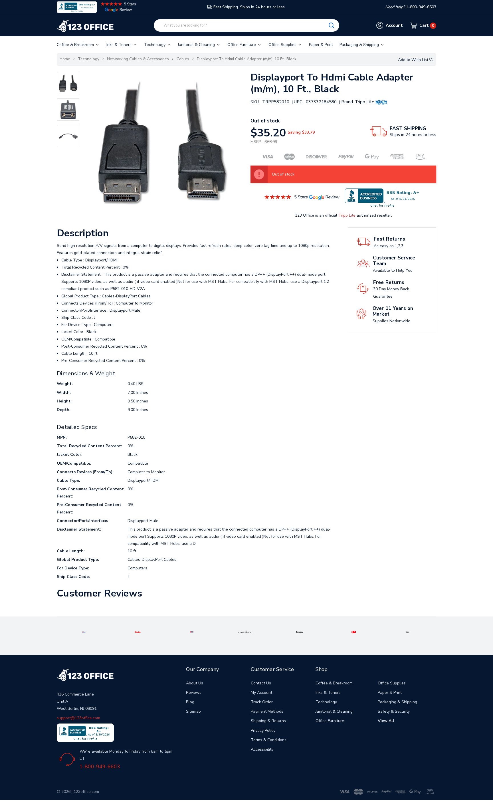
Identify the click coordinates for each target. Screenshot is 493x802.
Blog (190, 702)
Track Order (262, 702)
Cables (183, 59)
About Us (194, 683)
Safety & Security (394, 711)
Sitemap (193, 711)
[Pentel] (138, 631)
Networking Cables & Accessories (138, 59)
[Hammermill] (245, 631)
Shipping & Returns (268, 721)
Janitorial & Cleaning (197, 44)
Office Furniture (242, 44)
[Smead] (192, 631)
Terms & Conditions (268, 740)
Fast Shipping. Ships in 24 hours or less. (249, 7)
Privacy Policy (263, 730)
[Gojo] (407, 631)
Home (65, 59)
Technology (155, 44)
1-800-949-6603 (100, 766)
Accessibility (262, 749)
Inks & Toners (119, 44)
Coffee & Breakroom (76, 44)
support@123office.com (78, 718)
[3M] (353, 631)
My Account (261, 692)
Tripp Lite (346, 215)
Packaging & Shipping (360, 44)
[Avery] (84, 631)
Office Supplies (283, 44)
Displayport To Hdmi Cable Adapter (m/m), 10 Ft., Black (246, 59)
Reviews (193, 692)
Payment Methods (267, 711)
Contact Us (261, 683)
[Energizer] (299, 631)
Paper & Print (321, 44)
